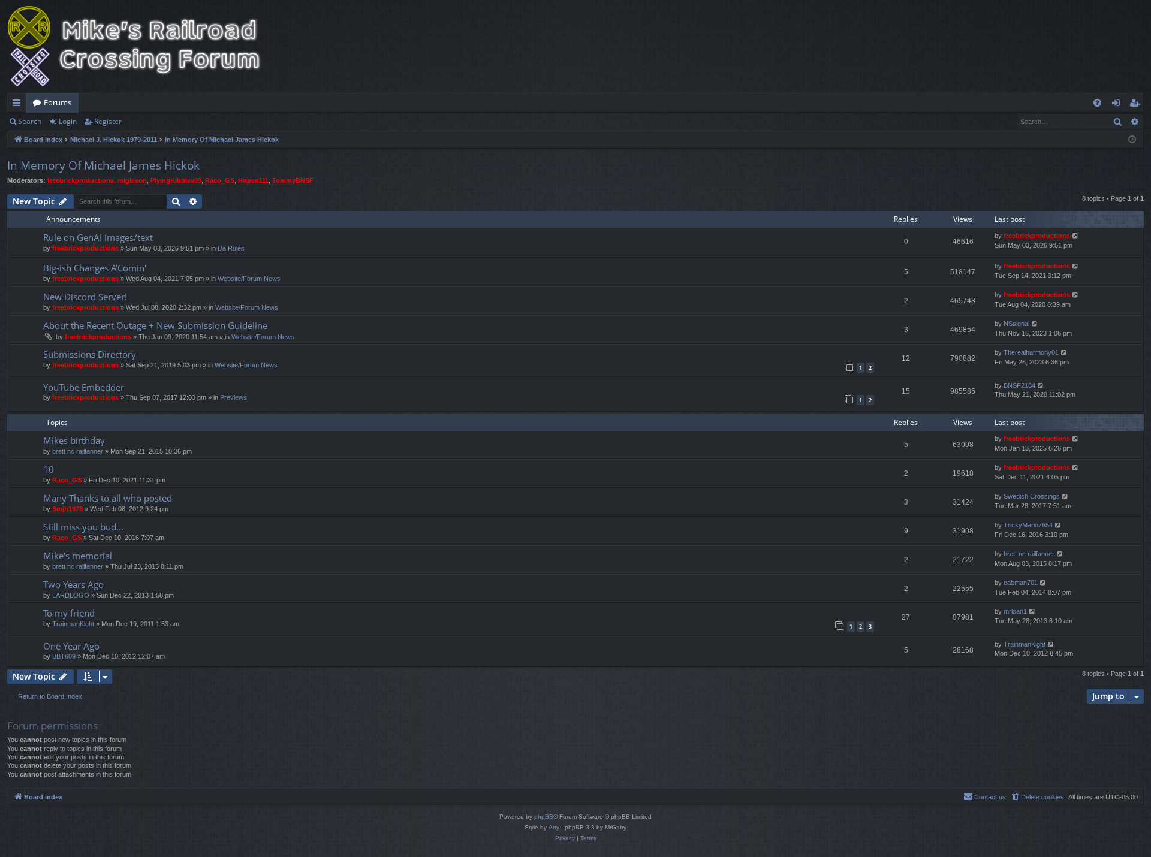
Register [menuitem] (1137, 105)
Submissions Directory (89, 354)
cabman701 (1021, 582)
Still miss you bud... (83, 527)
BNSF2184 (1019, 385)
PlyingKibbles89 (175, 180)
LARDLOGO (70, 595)
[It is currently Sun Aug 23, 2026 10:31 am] (1132, 140)
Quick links (19, 105)
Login (68, 121)
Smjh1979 (67, 508)
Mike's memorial (77, 556)
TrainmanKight (73, 623)
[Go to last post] (1076, 235)
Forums (57, 102)
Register (108, 121)
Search (29, 121)
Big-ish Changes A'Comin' (94, 268)
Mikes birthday (74, 440)
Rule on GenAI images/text (98, 237)
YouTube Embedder (83, 387)
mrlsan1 (1015, 611)
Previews (233, 397)
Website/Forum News (249, 278)
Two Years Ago (73, 584)
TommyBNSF (293, 180)
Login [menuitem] (1118, 105)
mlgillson (132, 180)
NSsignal (1016, 323)
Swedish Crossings (1032, 496)
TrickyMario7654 (1028, 525)
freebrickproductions (80, 180)
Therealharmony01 (1031, 352)
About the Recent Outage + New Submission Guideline (155, 325)
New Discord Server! (85, 297)
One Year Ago (71, 646)
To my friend (69, 613)
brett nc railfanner (77, 451)
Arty (554, 827)
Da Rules (231, 248)
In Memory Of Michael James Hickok (103, 165)
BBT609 (64, 656)
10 (48, 469)
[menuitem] (1097, 103)
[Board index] (142, 46)
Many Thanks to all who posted (107, 498)
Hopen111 (253, 180)
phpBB (543, 816)
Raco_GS (219, 180)
